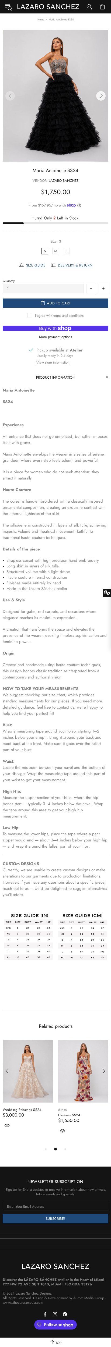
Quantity (9, 281)
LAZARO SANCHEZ (48, 7)
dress (62, 1109)
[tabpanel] (28, 1089)
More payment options (55, 337)
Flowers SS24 (69, 1115)
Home (40, 19)
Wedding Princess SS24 (22, 1109)
